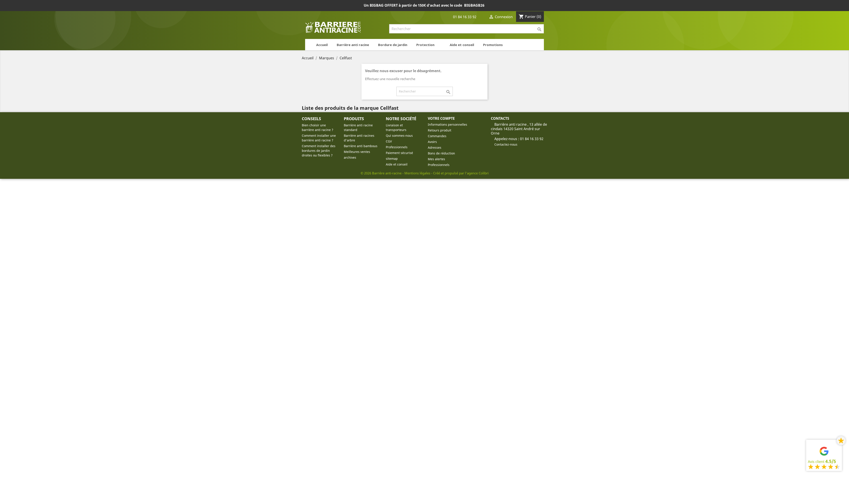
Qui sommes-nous (399, 135)
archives (350, 157)
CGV (389, 141)
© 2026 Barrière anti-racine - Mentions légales (396, 173)
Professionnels (396, 147)
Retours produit (439, 130)
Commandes (437, 136)
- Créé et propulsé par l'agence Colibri (460, 173)
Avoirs (432, 142)
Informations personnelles (447, 124)
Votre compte (441, 118)
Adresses (434, 147)
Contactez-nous (505, 144)
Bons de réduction (441, 153)
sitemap (392, 158)
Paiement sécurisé (399, 153)
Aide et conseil (396, 164)
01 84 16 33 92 (464, 16)
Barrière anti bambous (360, 146)
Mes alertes (436, 159)
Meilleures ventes (357, 152)
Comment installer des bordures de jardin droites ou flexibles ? (318, 150)
